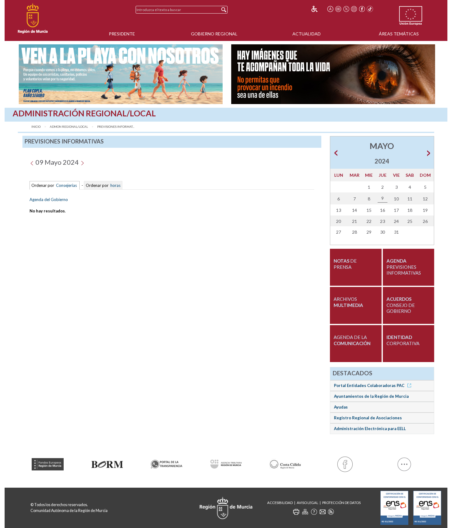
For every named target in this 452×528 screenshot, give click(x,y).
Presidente (122, 33)
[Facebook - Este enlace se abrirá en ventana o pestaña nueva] (362, 9)
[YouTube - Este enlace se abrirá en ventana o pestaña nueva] (338, 9)
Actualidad (306, 33)
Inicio (36, 126)
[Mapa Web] (305, 512)
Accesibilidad (280, 503)
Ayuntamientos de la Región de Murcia (371, 396)
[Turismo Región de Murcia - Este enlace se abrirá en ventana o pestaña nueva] (285, 463)
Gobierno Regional (214, 33)
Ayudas (341, 407)
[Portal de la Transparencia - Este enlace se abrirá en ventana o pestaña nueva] (166, 463)
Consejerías (66, 185)
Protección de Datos (341, 503)
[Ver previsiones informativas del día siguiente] (82, 162)
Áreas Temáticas (399, 33)
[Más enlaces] (404, 463)
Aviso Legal (307, 503)
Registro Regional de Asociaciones (368, 417)
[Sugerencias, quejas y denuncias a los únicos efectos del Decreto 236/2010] (322, 512)
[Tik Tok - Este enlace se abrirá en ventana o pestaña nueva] (370, 9)
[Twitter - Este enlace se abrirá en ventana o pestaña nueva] (346, 9)
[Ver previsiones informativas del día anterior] (32, 162)
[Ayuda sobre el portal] (314, 512)
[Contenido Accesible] (318, 9)
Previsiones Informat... (115, 126)
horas (115, 185)
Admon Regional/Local (69, 126)
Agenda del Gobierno (49, 199)
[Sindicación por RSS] (331, 512)
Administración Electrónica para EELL (370, 428)
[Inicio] (33, 18)
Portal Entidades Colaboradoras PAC (369, 385)
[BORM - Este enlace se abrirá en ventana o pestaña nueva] (107, 463)
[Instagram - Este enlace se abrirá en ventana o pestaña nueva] (354, 9)
